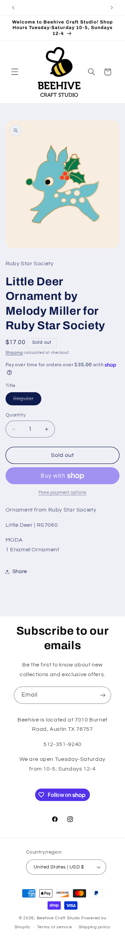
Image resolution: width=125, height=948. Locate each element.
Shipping (14, 353)
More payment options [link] (62, 492)
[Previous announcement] (13, 7)
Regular (27, 400)
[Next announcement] (111, 7)
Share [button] (19, 571)
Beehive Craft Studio (59, 918)
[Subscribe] (103, 695)
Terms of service (54, 927)
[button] (15, 72)
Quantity (16, 415)
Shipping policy (94, 927)
